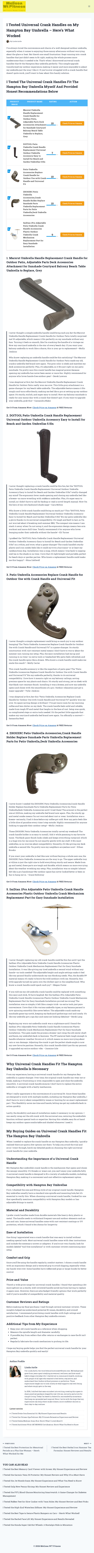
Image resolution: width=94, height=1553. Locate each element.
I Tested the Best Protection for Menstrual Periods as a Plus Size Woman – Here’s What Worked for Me (23, 1448)
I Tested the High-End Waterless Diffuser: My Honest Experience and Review (40, 1507)
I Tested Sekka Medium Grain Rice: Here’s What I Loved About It (37, 1421)
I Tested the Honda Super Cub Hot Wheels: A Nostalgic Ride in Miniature (37, 1525)
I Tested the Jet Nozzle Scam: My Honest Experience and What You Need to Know (42, 1480)
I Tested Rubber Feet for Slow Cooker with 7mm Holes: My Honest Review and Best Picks (45, 1501)
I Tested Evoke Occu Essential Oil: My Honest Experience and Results (38, 1413)
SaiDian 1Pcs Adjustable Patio (29, 889)
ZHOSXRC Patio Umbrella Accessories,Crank (40, 733)
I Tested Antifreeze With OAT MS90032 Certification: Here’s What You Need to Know (45, 1425)
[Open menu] (89, 6)
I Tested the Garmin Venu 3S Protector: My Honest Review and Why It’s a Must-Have (44, 1475)
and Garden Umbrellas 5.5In (35, 423)
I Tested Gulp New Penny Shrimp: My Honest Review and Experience (36, 1486)
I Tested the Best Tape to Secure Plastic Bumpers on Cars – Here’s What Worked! (41, 1513)
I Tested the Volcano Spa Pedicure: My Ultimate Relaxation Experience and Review (44, 1417)
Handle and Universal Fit (57, 579)
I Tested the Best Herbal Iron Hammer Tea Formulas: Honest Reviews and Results (71, 1447)
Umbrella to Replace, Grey (24, 270)
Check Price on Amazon (72, 123)
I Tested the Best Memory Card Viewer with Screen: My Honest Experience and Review (45, 1469)
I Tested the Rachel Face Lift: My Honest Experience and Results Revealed (38, 1519)
